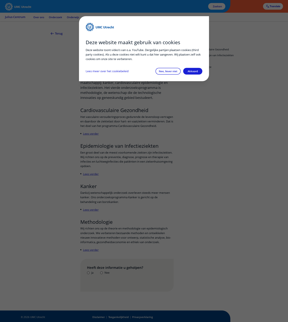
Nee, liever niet (168, 71)
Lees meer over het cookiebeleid (107, 71)
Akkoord (193, 71)
